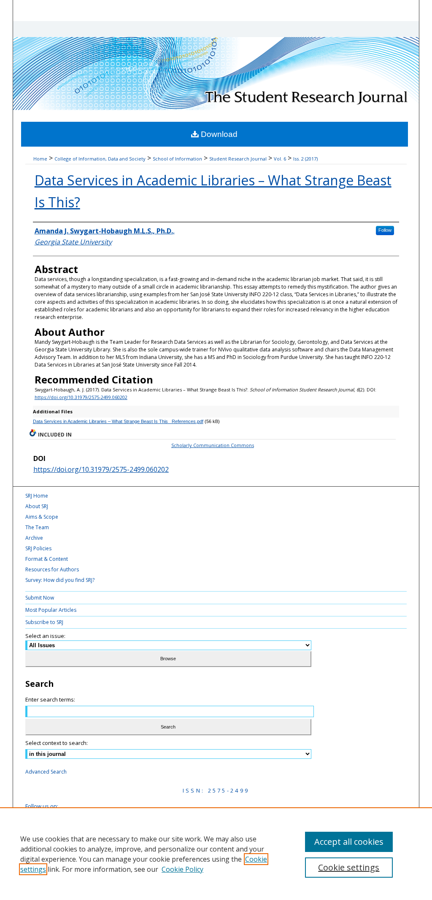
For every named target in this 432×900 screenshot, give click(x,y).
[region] (216, 853)
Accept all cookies (348, 841)
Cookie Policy (182, 869)
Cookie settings (348, 867)
